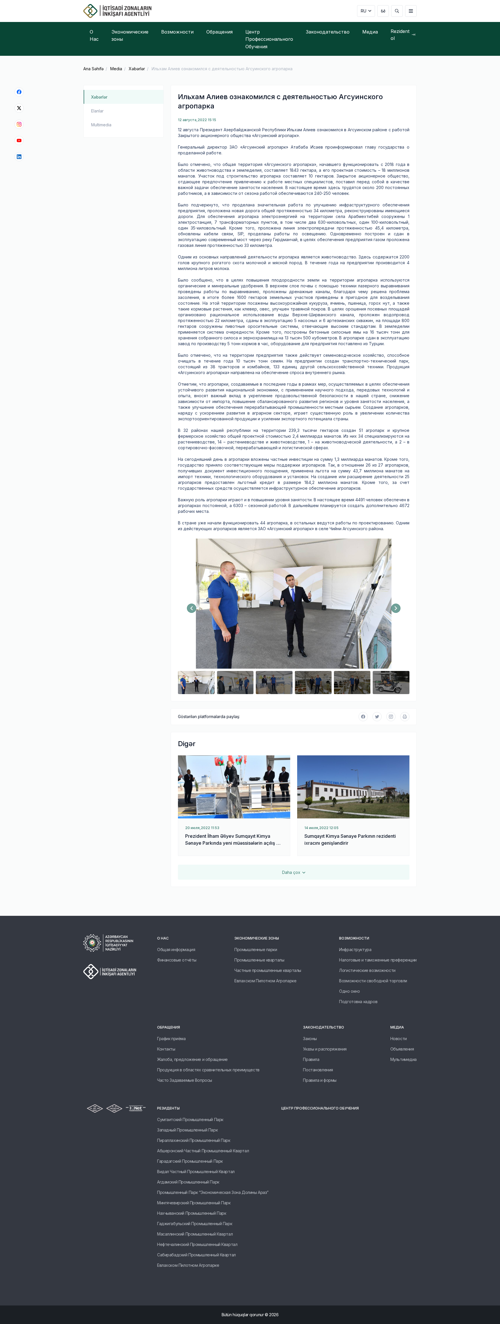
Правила (311, 1059)
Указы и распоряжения (325, 1048)
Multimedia (101, 124)
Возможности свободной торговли (373, 980)
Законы (310, 1038)
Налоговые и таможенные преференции (378, 959)
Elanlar (97, 110)
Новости (398, 1038)
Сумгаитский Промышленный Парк (190, 1119)
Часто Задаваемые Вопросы (184, 1080)
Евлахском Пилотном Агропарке (265, 980)
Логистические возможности (367, 970)
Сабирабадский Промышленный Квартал (196, 1254)
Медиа (397, 1027)
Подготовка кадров (358, 1001)
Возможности (354, 938)
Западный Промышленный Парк (187, 1129)
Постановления (318, 1069)
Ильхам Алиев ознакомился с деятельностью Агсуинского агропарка (222, 68)
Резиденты (168, 1108)
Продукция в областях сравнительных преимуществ (208, 1069)
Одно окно (349, 991)
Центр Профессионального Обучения (320, 1108)
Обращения (168, 1027)
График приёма (171, 1038)
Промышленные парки (255, 949)
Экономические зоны (256, 938)
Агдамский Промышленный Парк (188, 1181)
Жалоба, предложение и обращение (192, 1059)
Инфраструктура (355, 949)
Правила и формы (320, 1080)
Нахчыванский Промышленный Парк (191, 1213)
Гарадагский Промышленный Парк (190, 1161)
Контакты (166, 1048)
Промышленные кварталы (259, 959)
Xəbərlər (137, 68)
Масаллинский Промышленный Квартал (195, 1233)
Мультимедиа (403, 1059)
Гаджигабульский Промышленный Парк (194, 1223)
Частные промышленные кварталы (267, 970)
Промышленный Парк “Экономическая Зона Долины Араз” (213, 1192)
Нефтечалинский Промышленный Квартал (197, 1244)
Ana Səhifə (93, 68)
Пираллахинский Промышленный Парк (193, 1140)
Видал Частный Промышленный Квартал (196, 1171)
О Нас (163, 938)
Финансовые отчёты (176, 959)
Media (116, 68)
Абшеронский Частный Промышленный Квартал (203, 1150)
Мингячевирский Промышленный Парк (194, 1202)
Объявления (402, 1048)
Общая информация (176, 949)
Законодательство (323, 1027)
